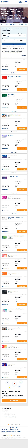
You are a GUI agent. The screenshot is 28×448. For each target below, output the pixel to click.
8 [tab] (18, 424)
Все (1, 24)
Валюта (20, 33)
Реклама (6, 429)
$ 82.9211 (21, 1)
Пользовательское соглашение (8, 431)
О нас (2, 429)
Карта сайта (3, 432)
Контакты (12, 429)
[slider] (8, 36)
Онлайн (21, 24)
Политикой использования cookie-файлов (11, 53)
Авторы (19, 431)
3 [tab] (11, 424)
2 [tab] (10, 424)
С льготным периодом (7, 413)
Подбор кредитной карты (10, 24)
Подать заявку (22, 69)
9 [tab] (19, 424)
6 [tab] (15, 424)
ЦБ (18, 1)
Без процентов (5, 411)
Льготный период (6, 38)
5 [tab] (14, 424)
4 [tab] (12, 424)
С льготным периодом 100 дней (9, 416)
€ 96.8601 (21, 2)
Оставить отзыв (14, 400)
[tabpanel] (13, 413)
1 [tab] (8, 424)
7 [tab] (16, 424)
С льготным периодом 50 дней (8, 414)
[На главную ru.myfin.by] (14, 428)
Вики (16, 429)
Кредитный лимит (6, 33)
